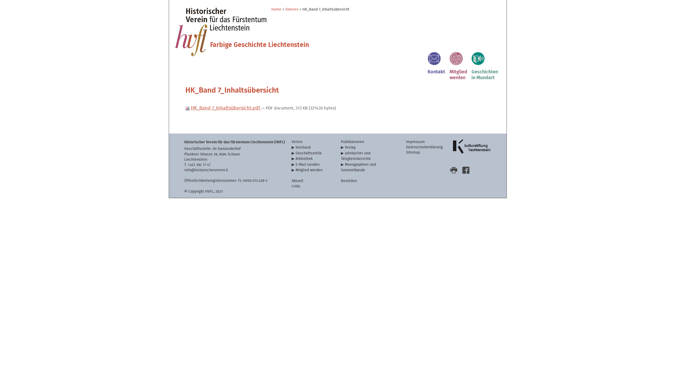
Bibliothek (304, 159)
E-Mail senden (308, 165)
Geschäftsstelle (309, 153)
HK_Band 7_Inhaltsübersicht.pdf (225, 108)
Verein (297, 142)
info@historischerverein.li (206, 170)
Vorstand (303, 147)
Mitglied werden (309, 170)
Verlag (350, 147)
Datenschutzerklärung (424, 147)
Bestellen (349, 181)
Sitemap (413, 152)
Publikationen (352, 142)
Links (296, 186)
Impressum (415, 142)
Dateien (291, 9)
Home (276, 9)
